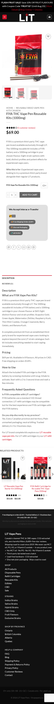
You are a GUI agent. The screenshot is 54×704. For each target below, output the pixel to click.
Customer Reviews (14, 671)
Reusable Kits (11, 579)
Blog (7, 657)
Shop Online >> (27, 9)
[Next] (47, 59)
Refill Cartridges (12, 576)
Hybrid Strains (12, 607)
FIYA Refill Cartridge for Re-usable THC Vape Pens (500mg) (40, 488)
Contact (9, 675)
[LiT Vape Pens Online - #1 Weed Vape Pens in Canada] (27, 17)
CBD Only (10, 611)
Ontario (8, 630)
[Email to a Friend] (23, 247)
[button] (4, 17)
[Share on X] (18, 247)
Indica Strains (11, 600)
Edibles (8, 583)
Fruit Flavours (11, 614)
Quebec (8, 641)
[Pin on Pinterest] (28, 247)
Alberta (8, 637)
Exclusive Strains (13, 618)
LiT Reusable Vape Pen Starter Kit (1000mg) (13, 487)
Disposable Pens (13, 572)
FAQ (7, 653)
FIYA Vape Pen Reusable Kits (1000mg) (22, 185)
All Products (11, 569)
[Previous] (6, 59)
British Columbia (13, 634)
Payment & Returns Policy (17, 664)
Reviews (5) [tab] (7, 284)
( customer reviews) (26, 128)
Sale (7, 590)
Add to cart (30, 194)
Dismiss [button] (39, 9)
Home (9, 107)
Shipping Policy (12, 660)
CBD (7, 587)
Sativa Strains (11, 603)
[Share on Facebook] (13, 247)
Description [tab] (8, 278)
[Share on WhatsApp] (9, 247)
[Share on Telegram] (33, 247)
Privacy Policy (11, 668)
